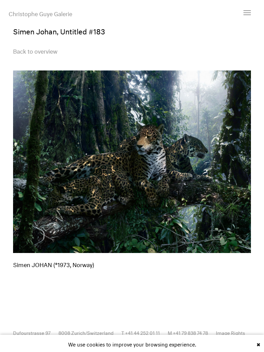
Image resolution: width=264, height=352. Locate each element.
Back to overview (35, 50)
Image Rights (230, 332)
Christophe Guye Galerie (40, 13)
